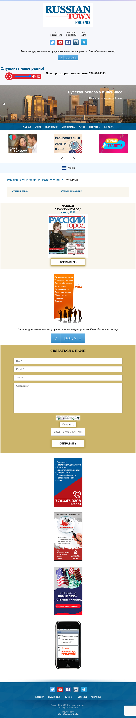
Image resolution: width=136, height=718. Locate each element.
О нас (38, 126)
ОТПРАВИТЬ (68, 443)
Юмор (82, 126)
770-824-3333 (97, 73)
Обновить (68, 424)
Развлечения (51, 179)
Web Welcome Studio (68, 714)
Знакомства (68, 126)
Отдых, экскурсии (71, 191)
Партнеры (94, 126)
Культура (72, 179)
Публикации (51, 126)
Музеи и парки (19, 191)
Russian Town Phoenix (21, 179)
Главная (26, 126)
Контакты (109, 126)
